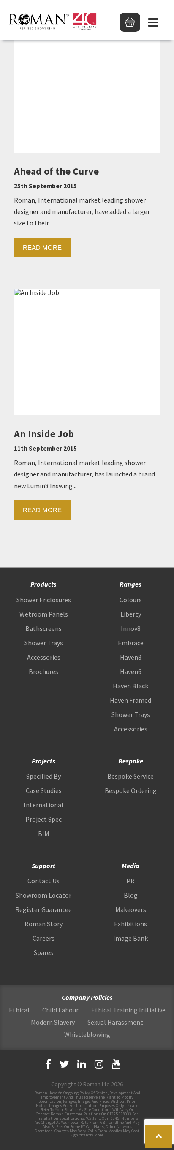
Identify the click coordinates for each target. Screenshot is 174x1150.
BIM (43, 833)
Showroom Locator (43, 895)
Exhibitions (130, 924)
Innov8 (131, 628)
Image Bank (130, 938)
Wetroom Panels (43, 614)
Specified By (43, 776)
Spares (43, 952)
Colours (131, 599)
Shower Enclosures (43, 599)
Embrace (131, 643)
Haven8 (130, 657)
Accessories (43, 657)
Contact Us (43, 881)
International (43, 805)
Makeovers (130, 909)
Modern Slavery (53, 1022)
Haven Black (130, 686)
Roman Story (43, 924)
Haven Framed (130, 700)
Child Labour (60, 1010)
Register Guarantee (43, 909)
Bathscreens (43, 628)
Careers (43, 938)
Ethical (19, 1010)
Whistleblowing (87, 1034)
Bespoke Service (130, 776)
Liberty (130, 614)
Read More (42, 247)
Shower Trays (43, 643)
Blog (131, 895)
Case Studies (44, 790)
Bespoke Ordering (131, 790)
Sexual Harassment (115, 1022)
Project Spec (43, 819)
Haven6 (130, 671)
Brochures (43, 671)
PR (130, 881)
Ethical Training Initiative (128, 1010)
